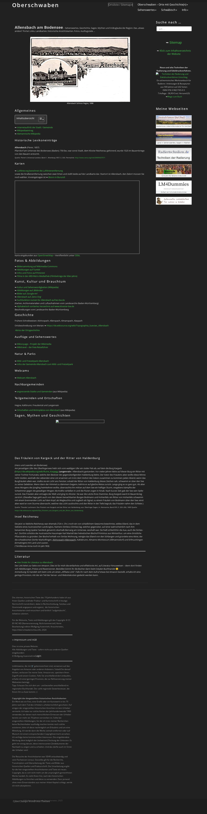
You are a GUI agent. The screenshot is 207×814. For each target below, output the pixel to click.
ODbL (77, 255)
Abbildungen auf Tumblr (28, 269)
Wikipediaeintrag (25, 130)
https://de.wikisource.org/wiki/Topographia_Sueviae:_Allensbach (78, 325)
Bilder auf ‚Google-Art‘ (27, 293)
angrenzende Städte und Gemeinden (34, 391)
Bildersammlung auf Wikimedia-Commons (37, 266)
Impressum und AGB (25, 639)
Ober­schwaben (35, 5)
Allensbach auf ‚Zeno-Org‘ (29, 296)
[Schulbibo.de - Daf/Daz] (174, 121)
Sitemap (175, 42)
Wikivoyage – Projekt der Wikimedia (34, 344)
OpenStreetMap (45, 255)
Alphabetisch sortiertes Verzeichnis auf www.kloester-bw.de (45, 306)
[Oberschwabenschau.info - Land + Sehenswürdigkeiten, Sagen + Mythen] (174, 138)
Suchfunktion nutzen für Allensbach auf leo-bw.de (41, 300)
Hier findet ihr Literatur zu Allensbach (35, 562)
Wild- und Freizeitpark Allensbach (33, 360)
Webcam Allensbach (26, 377)
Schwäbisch (168, 10)
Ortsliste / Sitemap (119, 4)
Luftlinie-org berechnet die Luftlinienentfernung (40, 170)
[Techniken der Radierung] (174, 154)
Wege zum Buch (174, 96)
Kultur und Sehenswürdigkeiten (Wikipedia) (38, 287)
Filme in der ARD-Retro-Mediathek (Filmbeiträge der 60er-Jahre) (47, 276)
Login (38, 655)
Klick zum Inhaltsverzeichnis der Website (175, 52)
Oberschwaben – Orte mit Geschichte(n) (162, 4)
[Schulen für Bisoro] (174, 170)
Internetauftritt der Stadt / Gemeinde (35, 127)
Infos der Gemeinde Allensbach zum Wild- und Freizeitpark (45, 364)
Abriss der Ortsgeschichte (27, 330)
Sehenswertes (146, 10)
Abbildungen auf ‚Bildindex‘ (30, 290)
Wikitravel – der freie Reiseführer (32, 347)
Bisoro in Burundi (56, 177)
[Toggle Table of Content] (40, 119)
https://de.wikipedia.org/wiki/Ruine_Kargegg (36, 471)
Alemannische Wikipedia (28, 133)
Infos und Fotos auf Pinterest (31, 272)
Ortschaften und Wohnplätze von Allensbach (38, 410)
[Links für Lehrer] (174, 200)
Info (184, 10)
